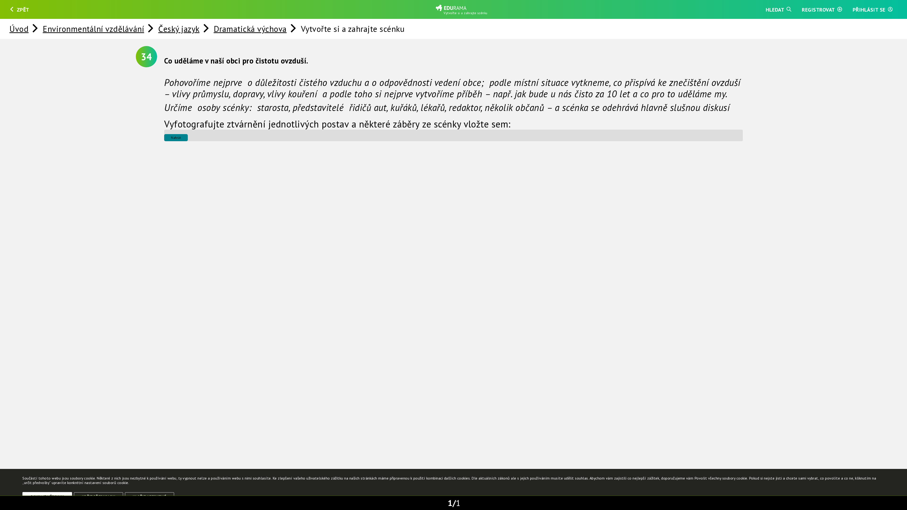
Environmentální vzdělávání (93, 28)
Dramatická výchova (250, 28)
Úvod (19, 28)
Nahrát (176, 138)
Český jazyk (179, 28)
